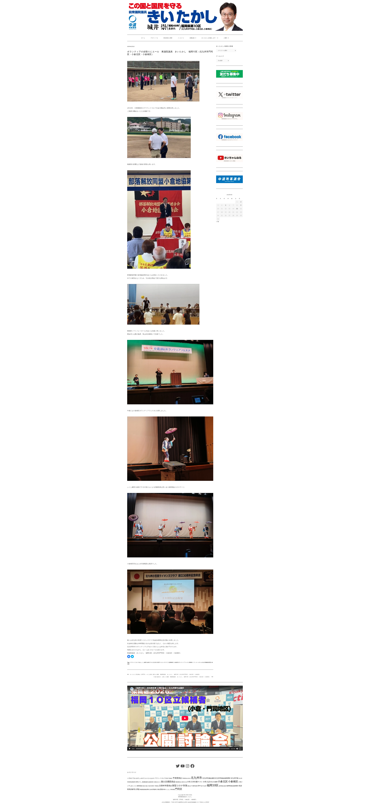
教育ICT (153, 785)
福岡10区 (212, 785)
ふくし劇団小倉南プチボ (147, 662)
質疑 (161, 789)
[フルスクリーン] (240, 749)
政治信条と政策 (168, 38)
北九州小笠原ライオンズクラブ (160, 662)
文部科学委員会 (165, 785)
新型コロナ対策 (179, 785)
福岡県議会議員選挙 (232, 786)
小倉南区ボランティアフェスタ (181, 662)
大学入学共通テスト (195, 782)
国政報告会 (178, 782)
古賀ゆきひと (157, 782)
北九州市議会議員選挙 (222, 778)
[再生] (130, 749)
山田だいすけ (133, 785)
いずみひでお (131, 778)
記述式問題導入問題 (154, 789)
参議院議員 (145, 782)
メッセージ (181, 38)
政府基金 (139, 786)
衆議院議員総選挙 (144, 789)
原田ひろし (139, 782)
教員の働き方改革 (147, 785)
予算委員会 (177, 778)
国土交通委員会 (168, 781)
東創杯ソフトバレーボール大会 (196, 662)
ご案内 (226, 38)
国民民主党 (184, 782)
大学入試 (206, 782)
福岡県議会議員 (222, 785)
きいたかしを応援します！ (209, 38)
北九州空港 (234, 778)
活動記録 (192, 38)
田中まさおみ (202, 786)
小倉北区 (223, 781)
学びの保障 (213, 782)
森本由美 (195, 786)
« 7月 (217, 221)
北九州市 (196, 777)
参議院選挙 (150, 782)
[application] (185, 718)
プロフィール (154, 38)
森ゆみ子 (190, 785)
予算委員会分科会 (186, 778)
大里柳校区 (170, 662)
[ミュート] (237, 749)
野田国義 (172, 789)
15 (237, 208)
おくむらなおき (149, 778)
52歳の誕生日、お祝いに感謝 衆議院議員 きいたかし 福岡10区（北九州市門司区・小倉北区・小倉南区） (182, 676)
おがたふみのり (140, 778)
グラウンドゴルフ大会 (135, 662)
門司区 (178, 788)
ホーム (143, 38)
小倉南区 (233, 781)
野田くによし (166, 789)
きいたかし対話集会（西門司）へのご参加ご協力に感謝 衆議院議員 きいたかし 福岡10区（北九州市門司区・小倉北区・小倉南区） (165, 674)
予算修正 (170, 778)
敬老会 (157, 785)
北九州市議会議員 (208, 778)
